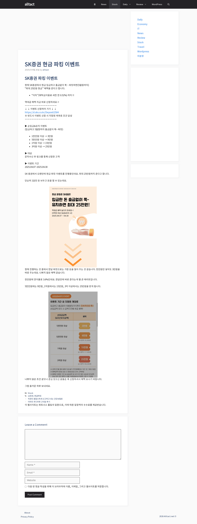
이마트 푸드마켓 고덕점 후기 (39, 402)
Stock (115, 4)
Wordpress (143, 51)
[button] (168, 4)
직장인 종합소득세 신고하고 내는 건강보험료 (45, 399)
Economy (142, 24)
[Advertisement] (73, 30)
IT (138, 28)
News (103, 4)
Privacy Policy (27, 516)
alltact (29, 4)
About (27, 512)
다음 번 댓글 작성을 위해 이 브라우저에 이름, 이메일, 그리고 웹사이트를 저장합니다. (68, 486)
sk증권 (30, 396)
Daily (125, 4)
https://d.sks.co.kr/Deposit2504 (42, 112)
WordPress (157, 4)
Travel (140, 46)
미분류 (140, 56)
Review (139, 4)
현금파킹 (37, 396)
